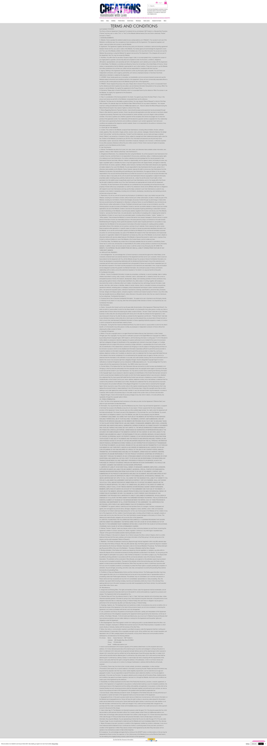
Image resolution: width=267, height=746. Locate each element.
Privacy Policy (55, 743)
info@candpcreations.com (132, 105)
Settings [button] (247, 743)
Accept (260, 743)
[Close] (265, 744)
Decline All (254, 743)
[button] (165, 2)
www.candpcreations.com (135, 40)
